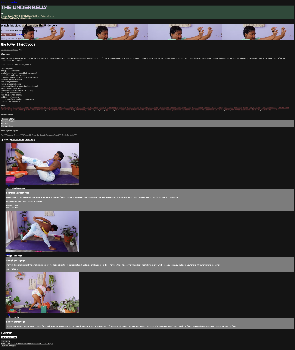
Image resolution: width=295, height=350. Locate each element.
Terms (8, 344)
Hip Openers (12, 110)
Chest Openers (24, 110)
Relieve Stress (210, 108)
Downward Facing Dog (67, 108)
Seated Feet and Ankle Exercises (43, 108)
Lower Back (219, 110)
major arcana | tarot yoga (9, 50)
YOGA (16, 16)
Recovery (257, 108)
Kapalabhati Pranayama (19, 108)
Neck (127, 110)
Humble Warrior (133, 108)
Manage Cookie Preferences (36, 344)
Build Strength (197, 108)
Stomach (66, 110)
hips (252, 110)
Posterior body (159, 110)
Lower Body (120, 110)
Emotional (238, 108)
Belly (72, 110)
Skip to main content (9, 2)
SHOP (21, 16)
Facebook (5, 119)
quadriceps (245, 110)
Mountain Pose (82, 108)
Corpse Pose (185, 108)
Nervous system (137, 110)
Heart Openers (52, 110)
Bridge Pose (175, 108)
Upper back (109, 110)
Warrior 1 (122, 108)
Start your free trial (8, 34)
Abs (60, 110)
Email (13, 119)
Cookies (20, 344)
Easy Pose (5, 108)
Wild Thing (153, 108)
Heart (97, 110)
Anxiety (220, 108)
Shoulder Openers (38, 110)
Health (245, 108)
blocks (257, 110)
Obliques (148, 110)
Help (3, 344)
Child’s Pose (164, 108)
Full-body (90, 110)
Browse (4, 16)
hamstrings (235, 110)
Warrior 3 (102, 108)
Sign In (28, 18)
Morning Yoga (283, 108)
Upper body (209, 110)
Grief (250, 108)
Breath (3, 110)
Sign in (51, 16)
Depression (228, 108)
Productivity (272, 108)
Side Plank (144, 108)
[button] (2, 13)
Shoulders (186, 110)
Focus (264, 108)
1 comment (5, 54)
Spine (201, 110)
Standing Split (112, 108)
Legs (102, 110)
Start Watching (42, 16)
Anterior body (80, 110)
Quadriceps (176, 110)
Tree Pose (93, 108)
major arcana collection (270, 110)
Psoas (168, 110)
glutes (227, 110)
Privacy (14, 344)
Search (11, 16)
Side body (195, 110)
